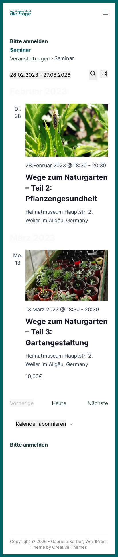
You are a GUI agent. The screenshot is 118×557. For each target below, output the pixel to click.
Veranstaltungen (30, 58)
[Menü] (105, 12)
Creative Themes (69, 547)
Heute (59, 403)
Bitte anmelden (29, 41)
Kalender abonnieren (41, 424)
